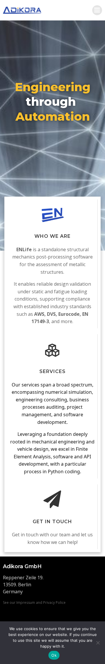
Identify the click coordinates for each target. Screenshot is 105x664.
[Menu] (97, 10)
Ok (54, 655)
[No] (98, 643)
